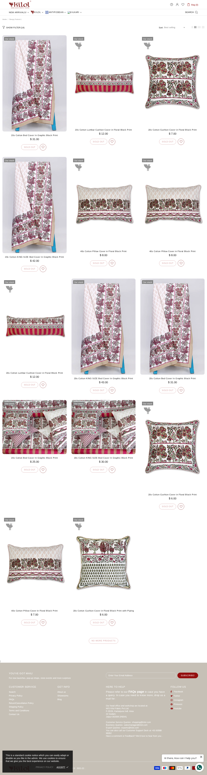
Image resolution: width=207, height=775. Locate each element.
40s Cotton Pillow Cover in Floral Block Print (103, 251)
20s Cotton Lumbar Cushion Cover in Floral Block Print (103, 130)
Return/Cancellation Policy (21, 703)
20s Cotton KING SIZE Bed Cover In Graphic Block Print (34, 257)
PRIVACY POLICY (44, 767)
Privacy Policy (15, 695)
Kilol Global (20, 4)
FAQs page (136, 691)
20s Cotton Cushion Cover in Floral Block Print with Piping (103, 611)
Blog (59, 699)
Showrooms (62, 695)
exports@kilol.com (130, 727)
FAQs (11, 699)
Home (4, 19)
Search (12, 692)
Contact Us (14, 714)
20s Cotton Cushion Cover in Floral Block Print (172, 130)
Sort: (161, 27)
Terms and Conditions (19, 710)
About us (61, 692)
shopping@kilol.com (141, 722)
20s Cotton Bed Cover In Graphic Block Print (34, 135)
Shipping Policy (16, 707)
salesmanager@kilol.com (135, 725)
